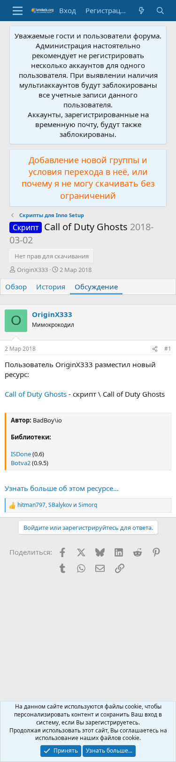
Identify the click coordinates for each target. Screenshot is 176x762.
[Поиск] (160, 10)
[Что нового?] (141, 10)
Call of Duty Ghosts (36, 394)
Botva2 (21, 463)
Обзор (16, 286)
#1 (167, 349)
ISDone (21, 454)
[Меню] (18, 10)
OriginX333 (32, 269)
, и (57, 505)
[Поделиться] (155, 349)
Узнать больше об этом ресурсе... (62, 488)
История (50, 286)
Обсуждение (96, 286)
